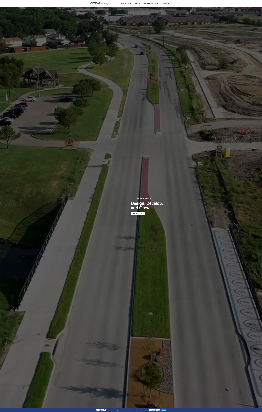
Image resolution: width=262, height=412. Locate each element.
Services (137, 3)
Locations (150, 3)
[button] (125, 3)
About (123, 3)
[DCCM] (100, 3)
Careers (157, 3)
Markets (130, 3)
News (144, 3)
